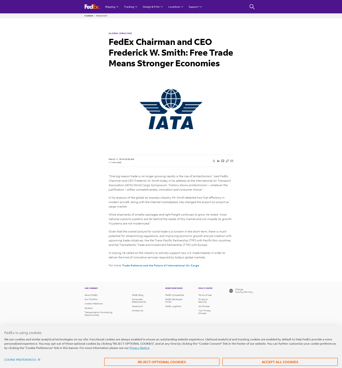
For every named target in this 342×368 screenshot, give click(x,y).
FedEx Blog (137, 295)
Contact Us (137, 310)
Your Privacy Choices (204, 311)
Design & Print (151, 6)
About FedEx (91, 295)
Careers (89, 308)
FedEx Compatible (174, 295)
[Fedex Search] (252, 6)
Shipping (110, 6)
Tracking (129, 6)
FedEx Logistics (173, 306)
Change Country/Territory (244, 290)
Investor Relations (94, 303)
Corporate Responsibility (139, 300)
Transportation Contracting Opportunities (98, 313)
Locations (174, 6)
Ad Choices (204, 306)
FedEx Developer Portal (174, 300)
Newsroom (101, 15)
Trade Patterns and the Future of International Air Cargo (160, 265)
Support (193, 6)
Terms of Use (205, 295)
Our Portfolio (91, 299)
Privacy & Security (203, 300)
